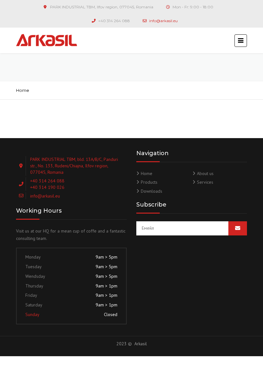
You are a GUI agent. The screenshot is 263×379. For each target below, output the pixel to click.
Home (22, 90)
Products (149, 182)
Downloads (151, 191)
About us (205, 173)
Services (205, 182)
